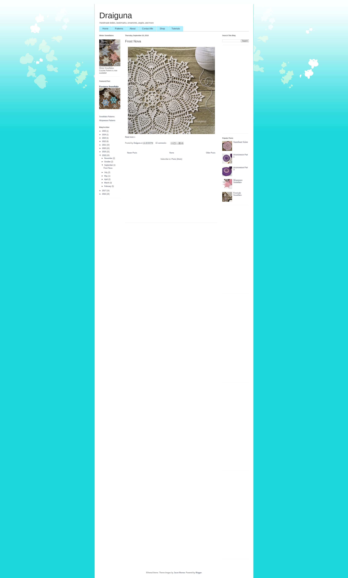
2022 (104, 141)
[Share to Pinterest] (182, 143)
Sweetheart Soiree (240, 142)
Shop (162, 28)
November (108, 158)
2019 (104, 152)
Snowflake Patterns (107, 117)
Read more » (130, 137)
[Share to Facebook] (179, 143)
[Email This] (172, 143)
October (107, 162)
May (106, 176)
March (107, 183)
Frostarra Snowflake (109, 86)
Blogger (198, 573)
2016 (104, 194)
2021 (104, 145)
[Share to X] (177, 143)
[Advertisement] (171, 193)
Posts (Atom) (177, 159)
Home (105, 28)
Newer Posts (132, 153)
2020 (104, 148)
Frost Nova (133, 41)
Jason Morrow (179, 573)
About (132, 28)
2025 (104, 131)
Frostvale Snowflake (237, 194)
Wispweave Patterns (107, 120)
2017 (104, 191)
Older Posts (210, 153)
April (106, 179)
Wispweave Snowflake (237, 181)
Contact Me (147, 28)
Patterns (119, 28)
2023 (104, 138)
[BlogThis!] (174, 143)
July (106, 172)
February (108, 186)
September (108, 165)
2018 (104, 155)
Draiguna (115, 15)
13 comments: (161, 143)
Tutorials (176, 28)
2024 (104, 135)
